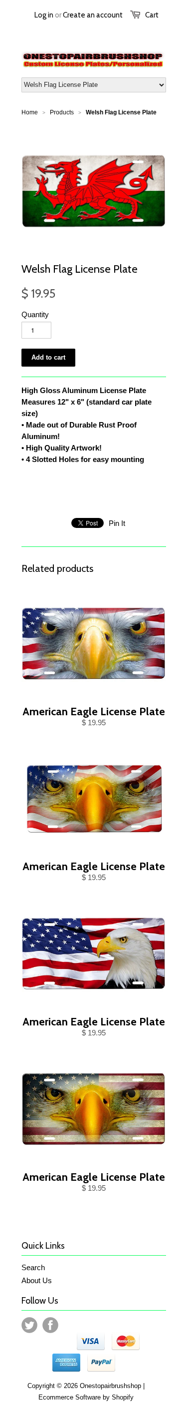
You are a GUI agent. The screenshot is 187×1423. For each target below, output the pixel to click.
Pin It (117, 523)
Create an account (93, 14)
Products (62, 112)
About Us (36, 1280)
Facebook (50, 1325)
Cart (152, 14)
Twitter (29, 1325)
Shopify (123, 1397)
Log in (43, 14)
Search (33, 1267)
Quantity (35, 314)
